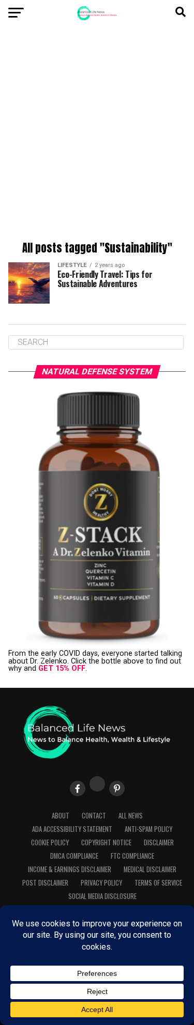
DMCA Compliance (74, 856)
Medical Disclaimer (150, 869)
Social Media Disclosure (102, 896)
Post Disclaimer (45, 883)
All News (130, 816)
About (60, 816)
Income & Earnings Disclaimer (69, 869)
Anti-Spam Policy (148, 829)
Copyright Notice (106, 842)
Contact (94, 816)
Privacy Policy (101, 883)
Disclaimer (159, 842)
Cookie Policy (50, 842)
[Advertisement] (97, 135)
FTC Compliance (132, 856)
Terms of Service (158, 883)
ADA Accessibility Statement (72, 829)
